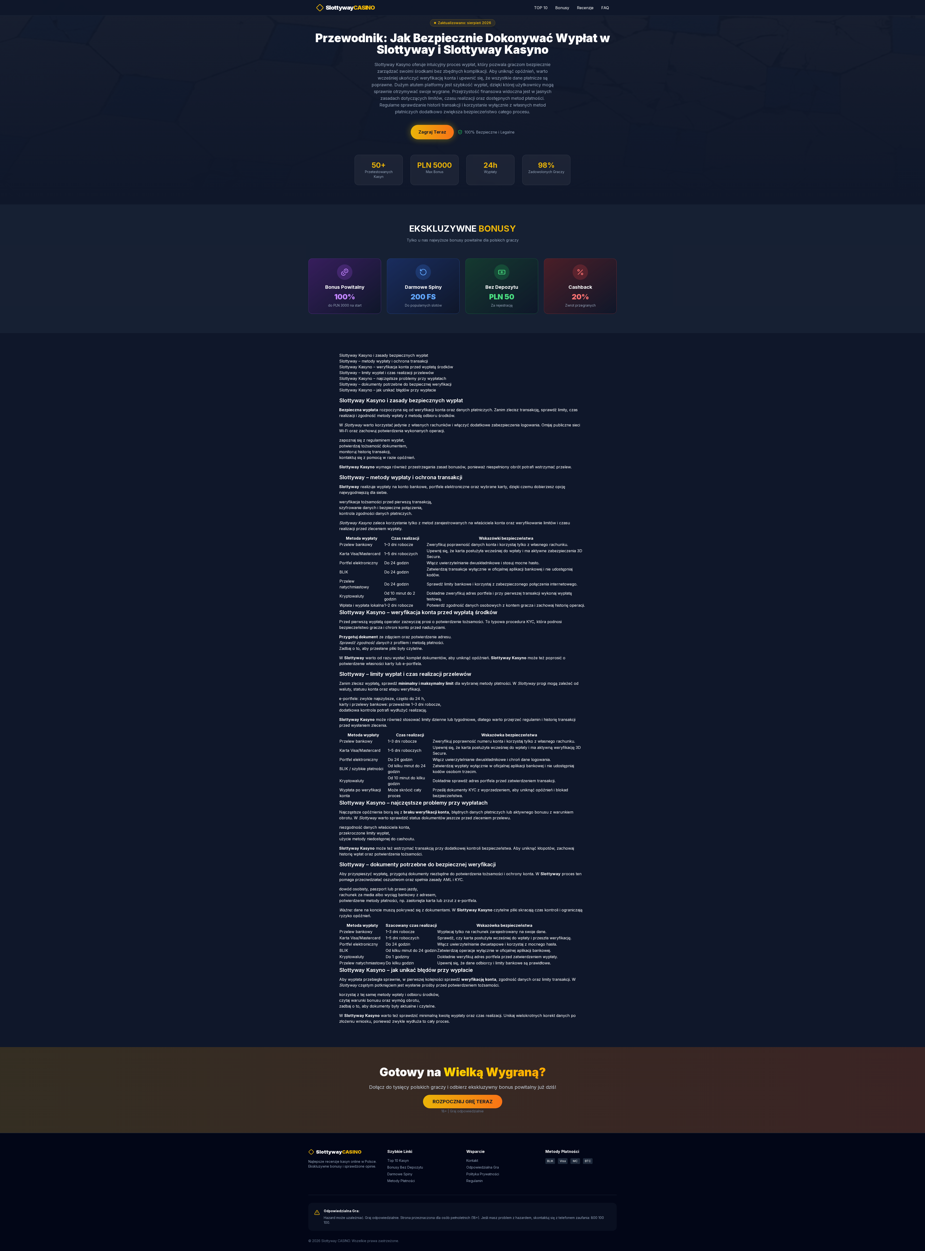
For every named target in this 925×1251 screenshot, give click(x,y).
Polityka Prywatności (482, 1174)
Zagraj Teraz (432, 132)
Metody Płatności (401, 1181)
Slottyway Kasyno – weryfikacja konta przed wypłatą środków (396, 366)
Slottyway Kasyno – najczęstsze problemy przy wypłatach (392, 378)
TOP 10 (541, 7)
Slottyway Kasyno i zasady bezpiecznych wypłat (383, 355)
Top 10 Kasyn (398, 1160)
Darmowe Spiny (399, 1174)
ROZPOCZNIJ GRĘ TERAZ (463, 1101)
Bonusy (562, 7)
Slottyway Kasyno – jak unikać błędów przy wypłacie (387, 390)
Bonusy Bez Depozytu (405, 1167)
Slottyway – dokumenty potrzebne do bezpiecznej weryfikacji (395, 384)
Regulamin (474, 1181)
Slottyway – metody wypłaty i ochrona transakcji (383, 361)
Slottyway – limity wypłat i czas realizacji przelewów (386, 372)
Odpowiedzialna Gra (482, 1167)
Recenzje (585, 7)
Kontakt (472, 1160)
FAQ (605, 7)
